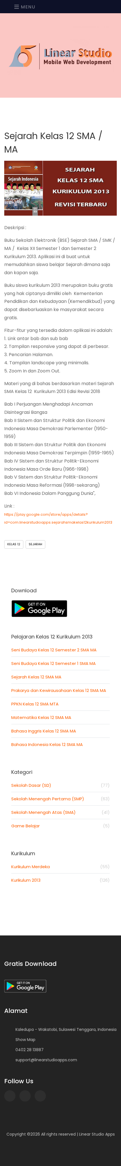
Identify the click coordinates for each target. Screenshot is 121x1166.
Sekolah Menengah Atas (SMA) (60, 812)
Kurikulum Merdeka (60, 867)
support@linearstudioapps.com (46, 1060)
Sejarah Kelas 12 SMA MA (36, 677)
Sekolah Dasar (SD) (60, 785)
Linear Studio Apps (97, 1134)
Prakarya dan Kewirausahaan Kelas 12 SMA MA (58, 690)
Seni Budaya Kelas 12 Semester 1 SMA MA (53, 663)
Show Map (25, 1039)
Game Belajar (60, 826)
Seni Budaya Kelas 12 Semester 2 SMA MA (54, 650)
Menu (27, 7)
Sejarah (35, 544)
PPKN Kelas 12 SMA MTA (35, 704)
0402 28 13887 (29, 1050)
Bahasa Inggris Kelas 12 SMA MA (43, 731)
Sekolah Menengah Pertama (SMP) (60, 799)
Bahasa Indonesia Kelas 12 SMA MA (47, 744)
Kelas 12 (13, 544)
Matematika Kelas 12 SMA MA (41, 717)
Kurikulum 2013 (60, 880)
